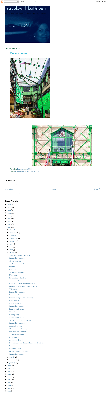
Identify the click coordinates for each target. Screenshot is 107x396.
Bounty (12, 267)
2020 (9, 221)
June (11, 247)
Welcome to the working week (20, 320)
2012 (9, 380)
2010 (9, 385)
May (11, 250)
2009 (9, 388)
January (12, 363)
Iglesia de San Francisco (18, 332)
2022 (9, 216)
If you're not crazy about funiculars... (22, 284)
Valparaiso (35, 171)
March (12, 357)
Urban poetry (14, 275)
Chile (17, 171)
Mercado (12, 269)
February (13, 360)
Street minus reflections (17, 278)
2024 (9, 210)
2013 (9, 377)
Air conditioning (15, 326)
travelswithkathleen (25, 8)
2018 (9, 227)
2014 (9, 374)
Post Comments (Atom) (23, 194)
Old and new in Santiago (18, 329)
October (13, 236)
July (11, 244)
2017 (9, 365)
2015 (9, 371)
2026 (9, 204)
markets (27, 171)
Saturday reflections (16, 272)
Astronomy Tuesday (16, 281)
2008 (9, 391)
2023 (9, 213)
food (22, 171)
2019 (9, 224)
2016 (9, 368)
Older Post (98, 189)
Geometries (13, 312)
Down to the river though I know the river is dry (26, 343)
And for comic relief (16, 264)
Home (54, 189)
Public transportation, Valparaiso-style (23, 286)
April (12, 252)
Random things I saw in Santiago (21, 298)
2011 (9, 382)
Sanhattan (13, 346)
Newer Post (9, 189)
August (12, 241)
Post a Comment (11, 185)
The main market (15, 261)
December (13, 230)
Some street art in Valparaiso (19, 255)
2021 (9, 219)
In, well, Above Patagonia (18, 351)
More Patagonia (15, 349)
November (13, 233)
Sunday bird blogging (17, 258)
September (14, 238)
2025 (9, 207)
